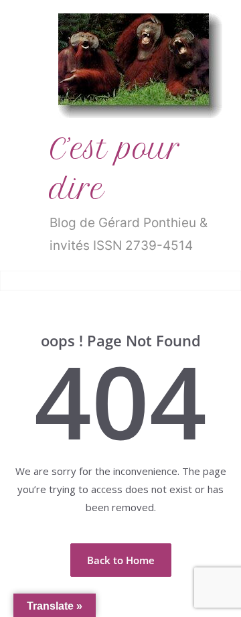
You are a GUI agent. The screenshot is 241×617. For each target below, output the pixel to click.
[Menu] (21, 281)
